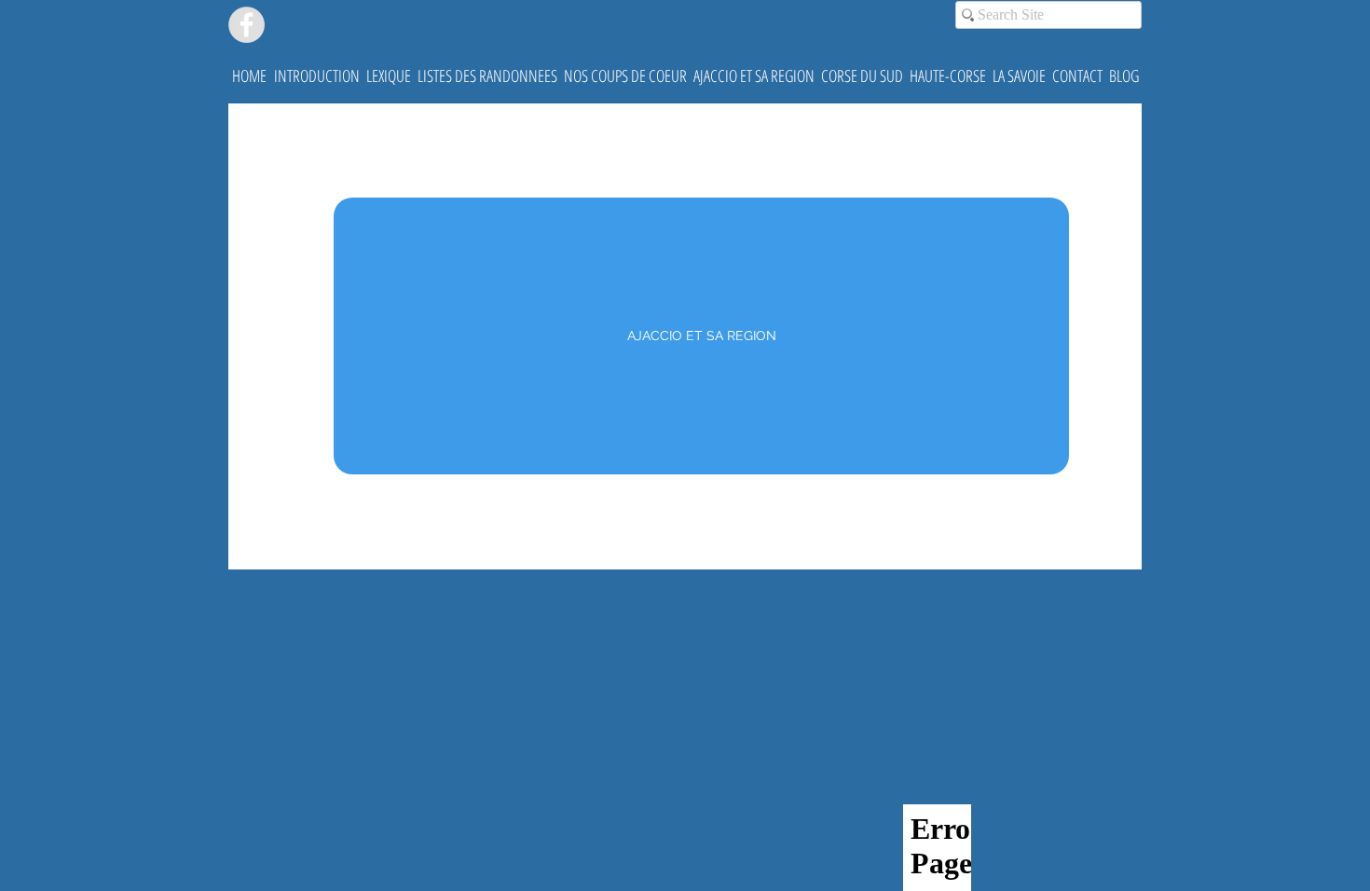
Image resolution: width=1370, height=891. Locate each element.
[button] (316, 75)
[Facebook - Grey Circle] (246, 25)
